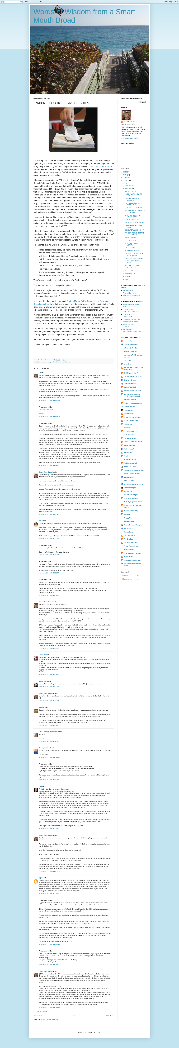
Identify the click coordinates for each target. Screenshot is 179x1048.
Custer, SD (126, 327)
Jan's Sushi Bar (129, 435)
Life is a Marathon (130, 438)
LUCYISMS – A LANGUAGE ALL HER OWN (134, 254)
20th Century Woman (131, 344)
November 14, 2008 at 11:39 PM (49, 757)
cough (48, 362)
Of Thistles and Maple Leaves (134, 484)
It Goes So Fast (129, 431)
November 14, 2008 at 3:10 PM (49, 555)
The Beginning (128, 290)
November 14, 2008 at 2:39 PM (49, 539)
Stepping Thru (128, 528)
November (128, 189)
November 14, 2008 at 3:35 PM (49, 573)
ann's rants (128, 360)
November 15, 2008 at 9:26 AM (49, 828)
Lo (40, 372)
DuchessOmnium (130, 400)
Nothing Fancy (129, 477)
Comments (128, 579)
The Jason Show (129, 535)
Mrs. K (126, 456)
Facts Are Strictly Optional (133, 403)
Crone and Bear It (130, 383)
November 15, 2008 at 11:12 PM (49, 965)
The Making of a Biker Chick (132, 332)
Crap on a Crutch (130, 380)
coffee (41, 362)
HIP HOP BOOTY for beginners (135, 223)
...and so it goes (129, 341)
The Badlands (127, 329)
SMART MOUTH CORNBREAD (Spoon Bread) (135, 211)
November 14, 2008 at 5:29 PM (49, 687)
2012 (125, 172)
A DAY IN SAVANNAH (132, 250)
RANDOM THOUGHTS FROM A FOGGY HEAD (135, 234)
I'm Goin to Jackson (129, 307)
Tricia (41, 521)
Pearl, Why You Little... (131, 498)
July (126, 279)
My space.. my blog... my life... (134, 470)
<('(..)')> (41, 738)
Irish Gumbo (128, 424)
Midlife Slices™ (129, 449)
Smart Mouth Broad (45, 472)
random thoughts (56, 362)
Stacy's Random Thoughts (133, 525)
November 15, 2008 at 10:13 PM (49, 944)
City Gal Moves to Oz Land (133, 376)
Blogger (98, 1032)
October (128, 271)
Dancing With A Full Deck (132, 391)
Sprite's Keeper (129, 521)
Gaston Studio (128, 414)
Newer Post (38, 1016)
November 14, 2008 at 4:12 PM (49, 595)
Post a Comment (42, 1012)
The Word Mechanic (130, 542)
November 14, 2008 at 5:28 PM (49, 674)
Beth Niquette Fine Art (131, 373)
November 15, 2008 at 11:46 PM (49, 1007)
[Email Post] (64, 360)
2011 (125, 175)
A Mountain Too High (131, 348)
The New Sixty (129, 539)
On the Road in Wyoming (131, 312)
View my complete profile (129, 138)
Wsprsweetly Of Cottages (132, 560)
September (129, 274)
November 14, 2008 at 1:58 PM (49, 465)
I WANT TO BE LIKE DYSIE (134, 208)
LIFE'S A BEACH (130, 240)
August (127, 276)
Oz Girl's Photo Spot (130, 495)
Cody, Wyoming (128, 309)
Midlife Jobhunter (130, 445)
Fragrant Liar (128, 410)
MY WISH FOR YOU (131, 191)
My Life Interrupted (130, 463)
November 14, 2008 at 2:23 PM (49, 514)
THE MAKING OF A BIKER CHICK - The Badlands (133, 204)
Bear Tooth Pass (128, 314)
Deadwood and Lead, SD (131, 319)
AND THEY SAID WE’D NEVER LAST (132, 266)
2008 (125, 183)
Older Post (109, 1016)
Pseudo (41, 707)
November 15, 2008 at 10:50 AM (49, 871)
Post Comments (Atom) (50, 1019)
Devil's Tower (127, 317)
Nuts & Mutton (129, 481)
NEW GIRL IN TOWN (132, 220)
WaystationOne (129, 549)
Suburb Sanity (128, 532)
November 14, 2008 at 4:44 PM (49, 648)
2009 (125, 180)
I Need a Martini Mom (131, 421)
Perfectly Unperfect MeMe (133, 502)
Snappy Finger (129, 518)
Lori (40, 786)
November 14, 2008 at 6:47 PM (49, 701)
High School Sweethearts (131, 295)
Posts (126, 575)
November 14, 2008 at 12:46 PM (49, 417)
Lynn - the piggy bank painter (49, 732)
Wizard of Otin (128, 557)
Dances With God (130, 387)
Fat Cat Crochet (129, 407)
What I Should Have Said (132, 553)
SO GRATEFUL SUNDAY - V (134, 230)
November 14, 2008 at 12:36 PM (49, 400)
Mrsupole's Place (130, 459)
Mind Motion (128, 452)
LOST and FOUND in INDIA (133, 442)
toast (69, 362)
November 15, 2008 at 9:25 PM (49, 893)
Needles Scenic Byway (130, 322)
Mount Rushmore (128, 324)
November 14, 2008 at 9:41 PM (49, 725)
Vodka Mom (43, 655)
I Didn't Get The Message (132, 417)
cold (44, 362)
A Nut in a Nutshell (130, 351)
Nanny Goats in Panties (132, 474)
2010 (125, 178)
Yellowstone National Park (131, 304)
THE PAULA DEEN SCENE (134, 258)
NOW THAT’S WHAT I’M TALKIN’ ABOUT (133, 216)
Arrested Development (130, 293)
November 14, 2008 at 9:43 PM (49, 741)
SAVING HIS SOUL (131, 237)
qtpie (40, 878)
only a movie (128, 491)
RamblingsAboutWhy (131, 511)
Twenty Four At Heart (131, 546)
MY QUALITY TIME (130, 466)
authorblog (127, 364)
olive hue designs (130, 488)
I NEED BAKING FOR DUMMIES (132, 199)
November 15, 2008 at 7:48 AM (49, 780)
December (128, 186)
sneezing (64, 362)
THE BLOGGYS (130, 248)
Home (74, 1016)
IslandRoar (127, 428)
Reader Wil (127, 514)
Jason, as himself (45, 748)
